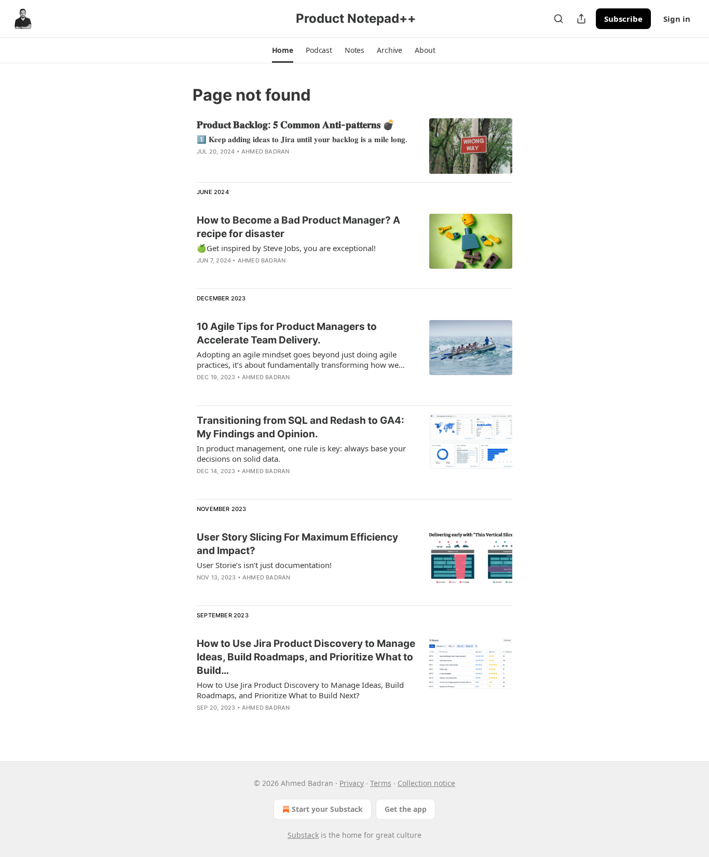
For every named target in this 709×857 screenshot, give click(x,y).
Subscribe (623, 18)
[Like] (203, 274)
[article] (354, 146)
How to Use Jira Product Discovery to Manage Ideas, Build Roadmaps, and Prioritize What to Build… (306, 657)
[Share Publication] (581, 18)
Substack (303, 835)
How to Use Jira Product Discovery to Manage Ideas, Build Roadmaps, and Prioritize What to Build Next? (300, 690)
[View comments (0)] (276, 165)
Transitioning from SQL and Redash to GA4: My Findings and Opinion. (300, 427)
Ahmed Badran (265, 151)
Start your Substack (327, 809)
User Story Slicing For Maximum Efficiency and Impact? (297, 544)
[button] (282, 50)
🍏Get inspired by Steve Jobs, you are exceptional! (286, 248)
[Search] (558, 18)
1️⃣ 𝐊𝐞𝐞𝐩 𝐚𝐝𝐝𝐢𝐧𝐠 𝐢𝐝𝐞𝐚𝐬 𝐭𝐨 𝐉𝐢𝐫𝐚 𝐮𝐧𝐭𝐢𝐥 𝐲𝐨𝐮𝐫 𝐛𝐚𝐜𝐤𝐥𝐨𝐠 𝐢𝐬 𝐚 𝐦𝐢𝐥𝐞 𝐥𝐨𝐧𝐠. (302, 139)
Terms (380, 783)
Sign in (676, 18)
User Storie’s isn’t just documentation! (264, 565)
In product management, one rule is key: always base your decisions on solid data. (301, 453)
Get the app (406, 809)
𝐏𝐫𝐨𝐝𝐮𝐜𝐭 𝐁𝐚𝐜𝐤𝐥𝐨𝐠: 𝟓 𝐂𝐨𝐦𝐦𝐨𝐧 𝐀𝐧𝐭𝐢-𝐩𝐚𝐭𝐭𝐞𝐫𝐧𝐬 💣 (296, 125)
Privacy (351, 783)
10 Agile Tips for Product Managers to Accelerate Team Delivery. (287, 333)
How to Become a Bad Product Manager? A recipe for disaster (298, 227)
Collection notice (426, 783)
